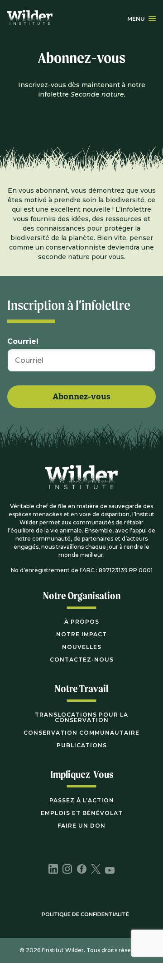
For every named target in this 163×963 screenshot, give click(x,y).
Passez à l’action (81, 800)
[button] (152, 18)
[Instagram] (67, 869)
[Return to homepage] (30, 18)
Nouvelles (81, 647)
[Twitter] (96, 869)
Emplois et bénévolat (82, 813)
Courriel (22, 342)
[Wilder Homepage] (81, 483)
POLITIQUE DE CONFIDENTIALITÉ (85, 914)
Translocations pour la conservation (81, 717)
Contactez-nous (82, 659)
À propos (81, 621)
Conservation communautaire (81, 732)
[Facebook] (81, 869)
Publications (82, 745)
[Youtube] (110, 871)
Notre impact (81, 634)
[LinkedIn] (53, 869)
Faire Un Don (81, 825)
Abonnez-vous (81, 397)
